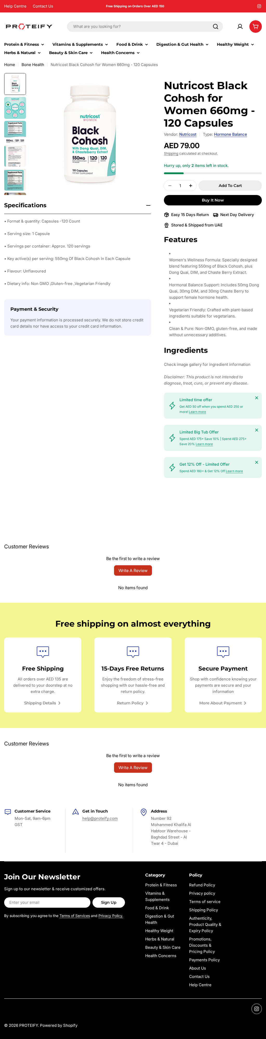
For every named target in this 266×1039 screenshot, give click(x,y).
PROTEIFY (28, 1025)
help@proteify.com (100, 818)
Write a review (133, 570)
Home (9, 64)
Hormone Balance (230, 134)
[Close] (257, 398)
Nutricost (187, 134)
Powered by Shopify (58, 1025)
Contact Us (43, 6)
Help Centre (15, 6)
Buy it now (213, 200)
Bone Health (33, 64)
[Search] (215, 26)
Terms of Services (74, 915)
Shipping (171, 153)
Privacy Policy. (110, 915)
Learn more (197, 412)
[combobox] (145, 26)
